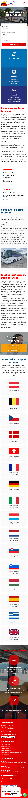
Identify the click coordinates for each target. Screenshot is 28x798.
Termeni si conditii (5, 754)
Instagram (12, 737)
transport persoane (12, 365)
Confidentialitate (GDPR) (7, 748)
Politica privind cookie (6, 750)
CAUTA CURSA (14, 44)
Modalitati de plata (5, 746)
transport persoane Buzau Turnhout (10, 326)
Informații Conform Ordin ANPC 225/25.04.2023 (11, 784)
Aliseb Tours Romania (11, 216)
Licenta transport (6, 731)
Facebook (5, 737)
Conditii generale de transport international (11, 752)
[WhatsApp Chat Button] (25, 795)
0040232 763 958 (14, 346)
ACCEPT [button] (7, 794)
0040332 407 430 (14, 350)
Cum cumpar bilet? (5, 744)
